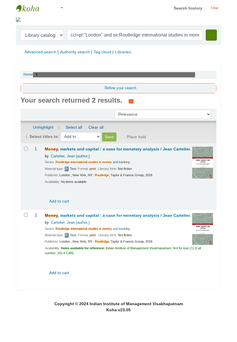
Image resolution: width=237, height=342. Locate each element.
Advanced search (40, 52)
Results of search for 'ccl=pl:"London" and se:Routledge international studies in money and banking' (117, 74)
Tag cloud (102, 52)
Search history (188, 8)
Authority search (75, 52)
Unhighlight (42, 127)
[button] (49, 8)
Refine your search (120, 88)
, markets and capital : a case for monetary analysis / (118, 149)
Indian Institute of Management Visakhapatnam (30, 8)
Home (28, 74)
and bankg (92, 162)
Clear (214, 8)
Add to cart (58, 201)
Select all (74, 127)
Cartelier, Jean (70, 156)
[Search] (211, 35)
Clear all (95, 127)
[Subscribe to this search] (131, 100)
